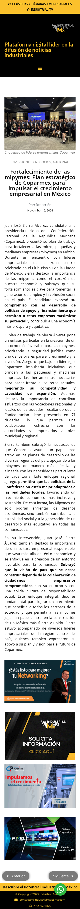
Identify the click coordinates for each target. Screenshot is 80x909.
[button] (40, 68)
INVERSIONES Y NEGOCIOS (31, 163)
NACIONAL (61, 163)
